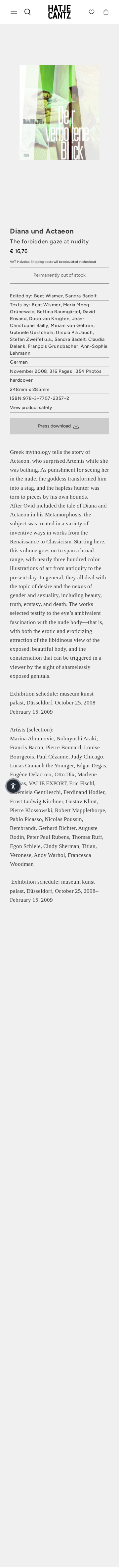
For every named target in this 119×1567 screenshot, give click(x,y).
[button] (13, 786)
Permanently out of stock (59, 275)
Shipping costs (42, 262)
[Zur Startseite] (59, 12)
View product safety (31, 407)
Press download (54, 426)
